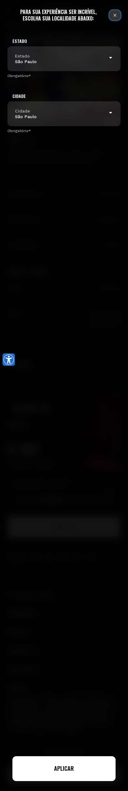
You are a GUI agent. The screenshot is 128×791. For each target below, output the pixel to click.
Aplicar (64, 768)
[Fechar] (115, 15)
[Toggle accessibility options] (8, 359)
